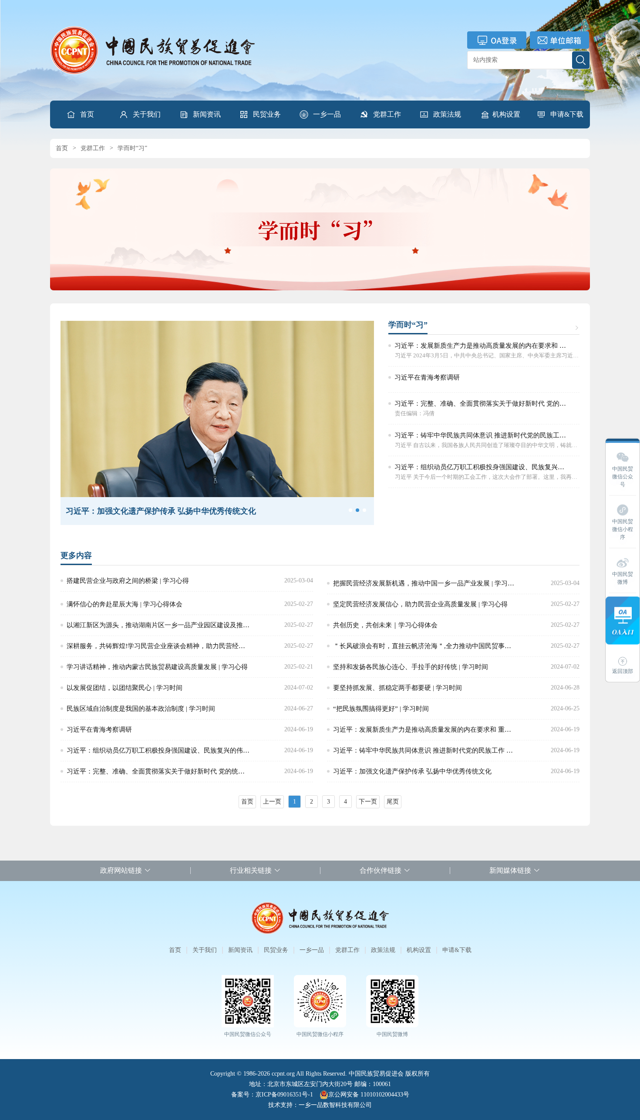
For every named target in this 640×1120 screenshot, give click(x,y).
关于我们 (147, 114)
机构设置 (506, 114)
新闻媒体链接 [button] (510, 870)
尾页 (393, 801)
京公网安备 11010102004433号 (368, 1094)
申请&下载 (566, 114)
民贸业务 (267, 114)
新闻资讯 (207, 114)
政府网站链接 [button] (121, 870)
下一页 (368, 801)
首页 (87, 114)
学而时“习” (132, 148)
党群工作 (387, 114)
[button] (140, 114)
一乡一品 (327, 114)
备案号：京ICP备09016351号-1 (272, 1094)
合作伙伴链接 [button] (380, 870)
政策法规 (447, 114)
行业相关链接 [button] (251, 870)
